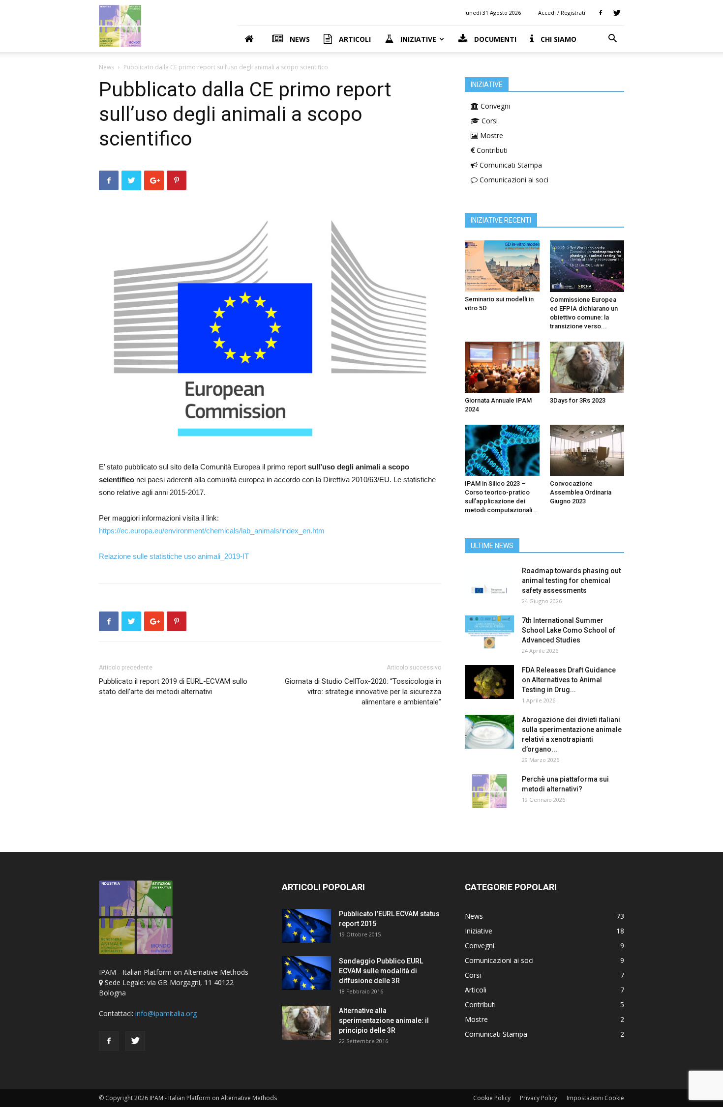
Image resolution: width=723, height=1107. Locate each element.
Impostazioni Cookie (595, 1098)
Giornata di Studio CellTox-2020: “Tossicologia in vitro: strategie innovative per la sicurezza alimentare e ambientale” (363, 691)
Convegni (494, 106)
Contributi (491, 150)
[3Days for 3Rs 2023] (587, 367)
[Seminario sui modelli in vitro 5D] (502, 265)
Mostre (490, 135)
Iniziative (417, 39)
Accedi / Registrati (561, 12)
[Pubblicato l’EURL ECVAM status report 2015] (306, 926)
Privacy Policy (538, 1098)
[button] (612, 39)
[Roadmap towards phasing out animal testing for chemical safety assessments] (489, 583)
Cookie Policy (492, 1098)
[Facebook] (600, 13)
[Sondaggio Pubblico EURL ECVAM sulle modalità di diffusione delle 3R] (306, 973)
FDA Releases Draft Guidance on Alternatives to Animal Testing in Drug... (569, 680)
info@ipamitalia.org (166, 1013)
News (299, 39)
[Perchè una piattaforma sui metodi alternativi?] (489, 791)
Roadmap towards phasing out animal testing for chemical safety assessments (571, 580)
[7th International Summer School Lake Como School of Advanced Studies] (489, 632)
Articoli (354, 39)
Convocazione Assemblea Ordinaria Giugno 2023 (580, 492)
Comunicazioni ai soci (513, 179)
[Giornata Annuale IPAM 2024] (502, 367)
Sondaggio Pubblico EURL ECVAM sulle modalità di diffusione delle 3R (381, 971)
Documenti (494, 39)
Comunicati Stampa (510, 165)
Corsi (489, 120)
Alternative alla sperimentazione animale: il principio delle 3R (384, 1020)
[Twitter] (616, 13)
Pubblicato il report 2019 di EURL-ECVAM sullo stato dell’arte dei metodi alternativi (173, 686)
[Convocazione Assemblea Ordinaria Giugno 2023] (587, 450)
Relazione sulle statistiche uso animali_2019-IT (174, 556)
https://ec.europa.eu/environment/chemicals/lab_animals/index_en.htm (212, 530)
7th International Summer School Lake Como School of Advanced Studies (568, 630)
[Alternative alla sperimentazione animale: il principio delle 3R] (306, 1023)
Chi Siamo (557, 39)
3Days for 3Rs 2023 (577, 400)
